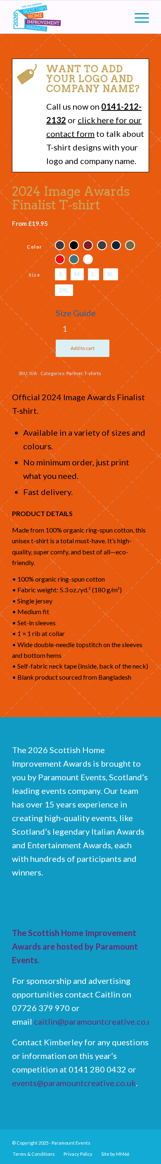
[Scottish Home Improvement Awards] (66, 16)
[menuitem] (137, 16)
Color (35, 246)
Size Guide (76, 313)
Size (34, 274)
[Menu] (137, 16)
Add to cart (83, 348)
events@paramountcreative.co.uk (74, 1083)
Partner (74, 373)
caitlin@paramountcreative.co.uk (95, 1021)
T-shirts (92, 373)
